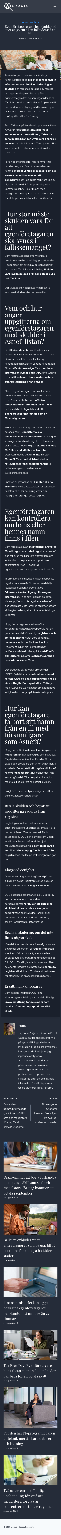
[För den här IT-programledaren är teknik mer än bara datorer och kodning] (30, 1407)
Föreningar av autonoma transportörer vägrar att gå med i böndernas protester (45, 1110)
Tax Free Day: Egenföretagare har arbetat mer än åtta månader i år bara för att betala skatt (30, 1370)
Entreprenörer (30, 22)
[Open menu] (54, 6)
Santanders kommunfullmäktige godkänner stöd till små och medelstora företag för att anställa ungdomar (15, 1112)
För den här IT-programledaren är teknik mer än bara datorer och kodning (29, 1438)
